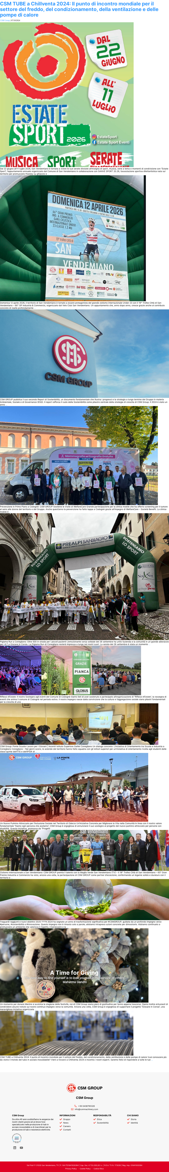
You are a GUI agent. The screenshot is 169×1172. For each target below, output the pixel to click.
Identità (134, 1123)
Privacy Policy (71, 1169)
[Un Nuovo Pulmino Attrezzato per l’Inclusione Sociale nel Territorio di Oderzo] (74, 821)
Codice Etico (99, 1169)
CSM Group (5, 20)
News (65, 1123)
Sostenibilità (103, 1123)
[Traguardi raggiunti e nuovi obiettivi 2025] (84, 919)
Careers (67, 1126)
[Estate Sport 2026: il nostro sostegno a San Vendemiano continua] (67, 166)
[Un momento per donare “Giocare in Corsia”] (74, 1002)
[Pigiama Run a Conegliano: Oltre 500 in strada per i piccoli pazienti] (84, 639)
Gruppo (66, 1119)
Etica (99, 1119)
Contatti (67, 1130)
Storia (133, 1119)
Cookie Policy (85, 1169)
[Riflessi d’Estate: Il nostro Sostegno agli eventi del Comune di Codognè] (70, 694)
